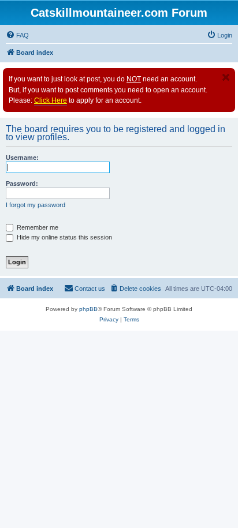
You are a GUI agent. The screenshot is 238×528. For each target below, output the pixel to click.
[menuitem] (17, 35)
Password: (22, 183)
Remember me (36, 227)
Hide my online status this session (63, 237)
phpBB (88, 309)
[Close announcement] (225, 77)
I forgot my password (35, 204)
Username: (22, 157)
